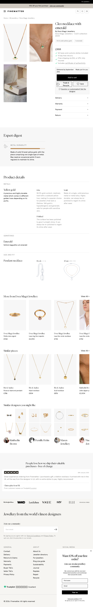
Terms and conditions (73, 598)
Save (82, 84)
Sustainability (38, 564)
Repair (35, 574)
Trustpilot (33, 488)
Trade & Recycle (66, 84)
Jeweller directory (40, 555)
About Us (36, 551)
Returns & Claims (10, 558)
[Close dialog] (91, 551)
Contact (7, 551)
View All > (85, 296)
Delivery (7, 555)
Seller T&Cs (8, 571)
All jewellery (14, 18)
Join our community (57, 6)
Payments (7, 564)
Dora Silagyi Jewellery (27, 18)
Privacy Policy (9, 574)
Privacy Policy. (49, 536)
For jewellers (85, 1)
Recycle (36, 578)
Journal (36, 568)
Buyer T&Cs (8, 568)
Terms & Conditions (33, 536)
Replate (36, 571)
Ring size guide (39, 561)
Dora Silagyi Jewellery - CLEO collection (71, 34)
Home (6, 18)
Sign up (75, 592)
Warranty (7, 561)
